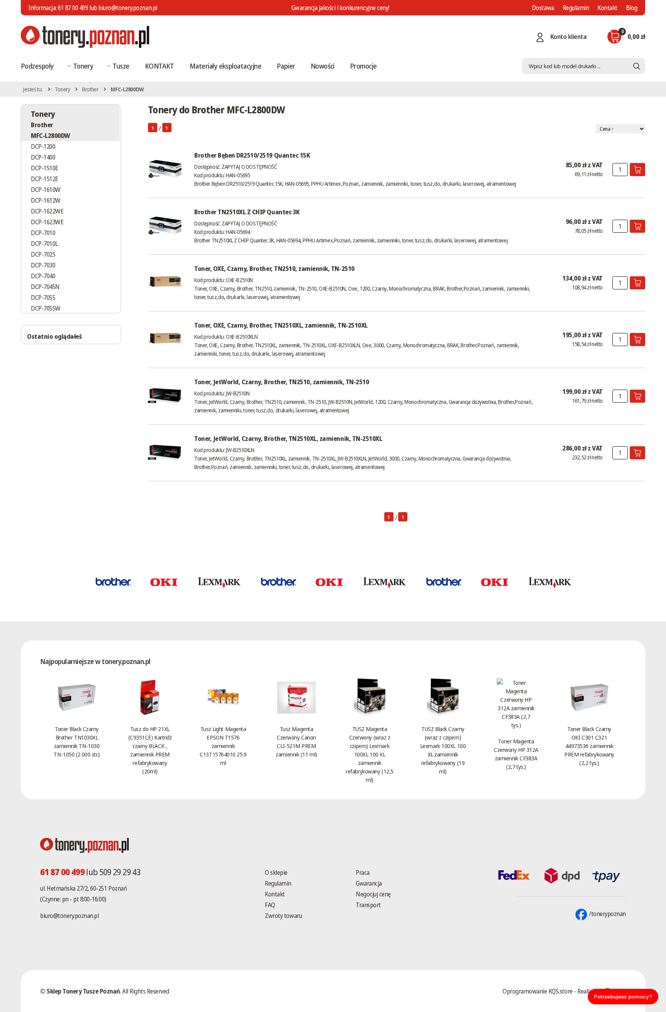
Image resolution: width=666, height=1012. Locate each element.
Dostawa (543, 7)
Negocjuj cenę (373, 894)
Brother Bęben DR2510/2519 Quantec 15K (252, 155)
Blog (631, 7)
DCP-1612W (46, 200)
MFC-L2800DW (50, 135)
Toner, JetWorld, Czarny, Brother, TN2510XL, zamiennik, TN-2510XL (288, 438)
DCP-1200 (43, 146)
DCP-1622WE (47, 211)
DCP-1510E (44, 168)
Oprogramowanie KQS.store (537, 991)
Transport (368, 905)
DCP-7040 (43, 276)
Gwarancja (369, 883)
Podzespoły (37, 66)
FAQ (270, 905)
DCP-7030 (43, 265)
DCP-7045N (45, 286)
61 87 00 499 (73, 7)
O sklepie (276, 872)
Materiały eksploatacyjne (225, 66)
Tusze (121, 66)
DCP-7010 (43, 233)
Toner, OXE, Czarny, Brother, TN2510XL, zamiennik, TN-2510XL (281, 325)
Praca (363, 872)
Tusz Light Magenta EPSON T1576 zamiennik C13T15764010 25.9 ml (223, 746)
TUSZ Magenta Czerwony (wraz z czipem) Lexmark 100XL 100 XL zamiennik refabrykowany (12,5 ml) (369, 754)
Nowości (323, 66)
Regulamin (576, 7)
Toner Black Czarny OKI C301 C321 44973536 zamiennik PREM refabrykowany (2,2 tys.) (589, 746)
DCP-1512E (44, 179)
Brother (90, 89)
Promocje (363, 66)
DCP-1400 (43, 157)
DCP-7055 (43, 297)
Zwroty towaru (283, 915)
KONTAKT (159, 66)
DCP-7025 (43, 254)
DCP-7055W (46, 308)
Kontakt (607, 7)
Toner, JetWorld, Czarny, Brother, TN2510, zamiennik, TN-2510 (281, 382)
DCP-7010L (44, 243)
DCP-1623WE (47, 222)
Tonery (83, 66)
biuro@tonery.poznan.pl (69, 915)
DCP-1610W (46, 189)
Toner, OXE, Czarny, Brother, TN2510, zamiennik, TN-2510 (274, 268)
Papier (286, 66)
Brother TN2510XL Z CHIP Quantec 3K (247, 212)
